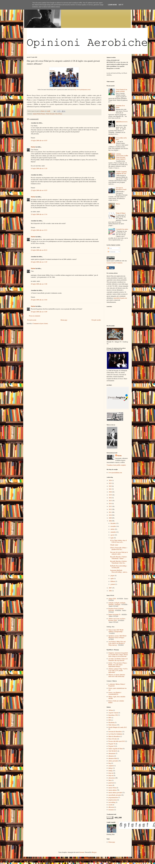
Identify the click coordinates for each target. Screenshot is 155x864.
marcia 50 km (112, 788)
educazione (111, 778)
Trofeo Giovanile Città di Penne (54, 114)
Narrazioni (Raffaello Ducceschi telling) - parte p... (119, 571)
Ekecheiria (111, 722)
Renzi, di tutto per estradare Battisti (116, 701)
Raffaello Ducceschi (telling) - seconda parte (118, 566)
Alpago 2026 (112, 598)
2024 (110, 480)
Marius (33, 147)
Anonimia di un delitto (120, 106)
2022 (110, 486)
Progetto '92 (111, 744)
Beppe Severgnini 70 (114, 614)
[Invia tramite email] (58, 111)
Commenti (112, 252)
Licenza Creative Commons (114, 263)
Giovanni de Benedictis (115, 731)
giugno (113, 575)
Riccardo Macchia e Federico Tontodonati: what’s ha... (118, 562)
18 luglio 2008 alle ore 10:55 (39, 140)
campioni (111, 766)
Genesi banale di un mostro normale (121, 90)
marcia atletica (112, 790)
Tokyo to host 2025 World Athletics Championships (115, 630)
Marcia (118, 204)
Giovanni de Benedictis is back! (121, 188)
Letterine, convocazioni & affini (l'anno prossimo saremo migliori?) (122, 156)
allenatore (111, 756)
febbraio (113, 581)
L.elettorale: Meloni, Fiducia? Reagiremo (116, 685)
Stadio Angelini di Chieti (115, 748)
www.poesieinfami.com (115, 472)
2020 (110, 492)
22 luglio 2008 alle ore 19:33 (39, 230)
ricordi (110, 805)
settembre (113, 532)
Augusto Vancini (113, 713)
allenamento (111, 753)
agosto (113, 535)
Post (110, 248)
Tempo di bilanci (120, 213)
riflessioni (111, 807)
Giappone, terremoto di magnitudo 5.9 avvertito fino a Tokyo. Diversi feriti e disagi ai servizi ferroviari (118, 654)
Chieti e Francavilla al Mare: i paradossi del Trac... (118, 548)
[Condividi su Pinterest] (64, 111)
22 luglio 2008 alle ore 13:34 (39, 214)
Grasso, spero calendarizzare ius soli (117, 689)
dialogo (110, 768)
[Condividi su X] (61, 111)
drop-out (110, 775)
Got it (121, 5)
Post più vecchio (96, 320)
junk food (111, 783)
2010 (110, 515)
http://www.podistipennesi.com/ (82, 89)
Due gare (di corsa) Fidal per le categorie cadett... (119, 553)
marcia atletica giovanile (115, 792)
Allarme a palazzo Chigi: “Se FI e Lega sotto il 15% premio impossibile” (118, 670)
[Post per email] (54, 111)
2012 (110, 509)
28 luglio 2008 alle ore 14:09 (39, 312)
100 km (110, 710)
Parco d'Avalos (112, 739)
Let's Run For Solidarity (115, 734)
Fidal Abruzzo (112, 725)
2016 (110, 498)
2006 (110, 591)
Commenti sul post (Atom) (40, 323)
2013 (110, 506)
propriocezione (112, 800)
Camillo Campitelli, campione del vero (121, 172)
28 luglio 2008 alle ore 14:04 (39, 300)
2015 (110, 500)
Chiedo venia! (114, 545)
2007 (110, 588)
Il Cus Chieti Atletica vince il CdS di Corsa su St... (118, 541)
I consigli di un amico (122, 229)
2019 (110, 495)
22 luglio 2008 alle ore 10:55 (39, 190)
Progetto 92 (111, 746)
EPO (109, 717)
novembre (113, 526)
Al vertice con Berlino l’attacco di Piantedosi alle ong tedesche (117, 659)
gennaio (113, 584)
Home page (64, 320)
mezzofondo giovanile (114, 795)
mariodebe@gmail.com (120, 298)
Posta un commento (34, 316)
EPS (109, 720)
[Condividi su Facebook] (63, 111)
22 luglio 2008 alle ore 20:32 (39, 250)
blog (109, 763)
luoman (82, 852)
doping (110, 770)
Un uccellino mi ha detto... (121, 138)
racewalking (111, 802)
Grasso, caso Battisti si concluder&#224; (114, 693)
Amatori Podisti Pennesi (39, 114)
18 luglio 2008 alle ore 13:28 (39, 168)
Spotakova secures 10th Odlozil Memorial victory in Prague (117, 636)
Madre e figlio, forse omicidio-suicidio (117, 697)
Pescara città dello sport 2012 (116, 741)
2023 (110, 483)
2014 (110, 503)
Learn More (112, 5)
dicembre (113, 523)
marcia (110, 785)
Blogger (94, 852)
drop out (110, 773)
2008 (110, 521)
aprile (112, 578)
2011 (110, 512)
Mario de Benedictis (114, 736)
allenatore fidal (112, 758)
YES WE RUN (112, 751)
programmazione (113, 797)
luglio (112, 538)
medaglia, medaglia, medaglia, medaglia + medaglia (117, 603)
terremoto (111, 810)
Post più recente (31, 320)
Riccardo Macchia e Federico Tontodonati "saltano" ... (118, 557)
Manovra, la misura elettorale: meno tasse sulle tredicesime (116, 675)
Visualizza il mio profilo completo (116, 465)
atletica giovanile (113, 761)
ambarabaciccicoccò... (122, 122)
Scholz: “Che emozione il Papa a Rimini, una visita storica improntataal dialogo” (117, 664)
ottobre (113, 529)
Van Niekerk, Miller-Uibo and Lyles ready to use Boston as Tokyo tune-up (116, 643)
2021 (110, 489)
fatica (109, 780)
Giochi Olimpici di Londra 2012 (117, 727)
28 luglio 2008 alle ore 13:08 (39, 284)
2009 (110, 518)
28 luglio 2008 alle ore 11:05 (39, 262)
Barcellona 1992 (113, 715)
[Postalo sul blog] (59, 111)
